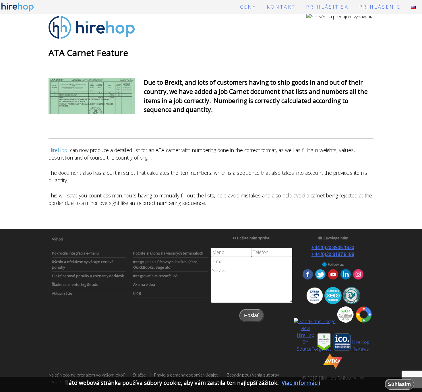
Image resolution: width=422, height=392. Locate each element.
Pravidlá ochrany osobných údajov (186, 375)
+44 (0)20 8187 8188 (332, 254)
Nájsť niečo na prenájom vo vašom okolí (87, 375)
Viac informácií (301, 383)
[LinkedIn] (345, 278)
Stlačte (139, 375)
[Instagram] (358, 278)
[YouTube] (333, 278)
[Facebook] (308, 278)
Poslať (251, 315)
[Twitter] (320, 278)
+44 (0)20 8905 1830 (332, 247)
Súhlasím (399, 384)
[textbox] (231, 252)
